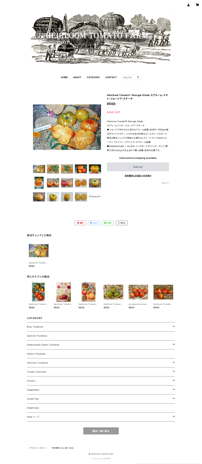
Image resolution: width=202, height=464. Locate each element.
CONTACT (111, 77)
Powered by (98, 459)
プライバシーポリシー (38, 448)
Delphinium (33, 408)
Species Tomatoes (37, 335)
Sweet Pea (33, 399)
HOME (64, 77)
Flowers (31, 381)
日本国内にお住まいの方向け (138, 175)
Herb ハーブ (33, 417)
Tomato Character (37, 372)
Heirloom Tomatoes (37, 363)
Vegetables (33, 390)
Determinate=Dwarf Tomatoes (43, 344)
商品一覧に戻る (101, 431)
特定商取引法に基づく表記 (63, 448)
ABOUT (77, 77)
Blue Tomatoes (35, 326)
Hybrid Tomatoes (36, 354)
